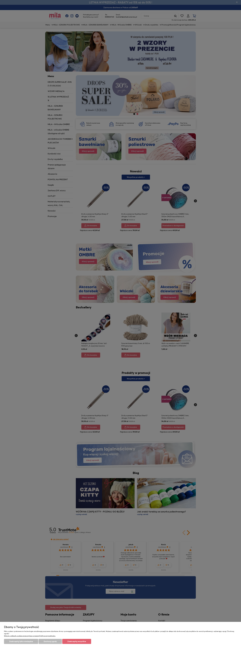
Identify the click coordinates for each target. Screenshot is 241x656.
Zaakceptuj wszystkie (76, 641)
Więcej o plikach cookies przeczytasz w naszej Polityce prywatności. (30, 636)
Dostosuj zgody (50, 641)
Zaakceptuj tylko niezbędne (21, 641)
